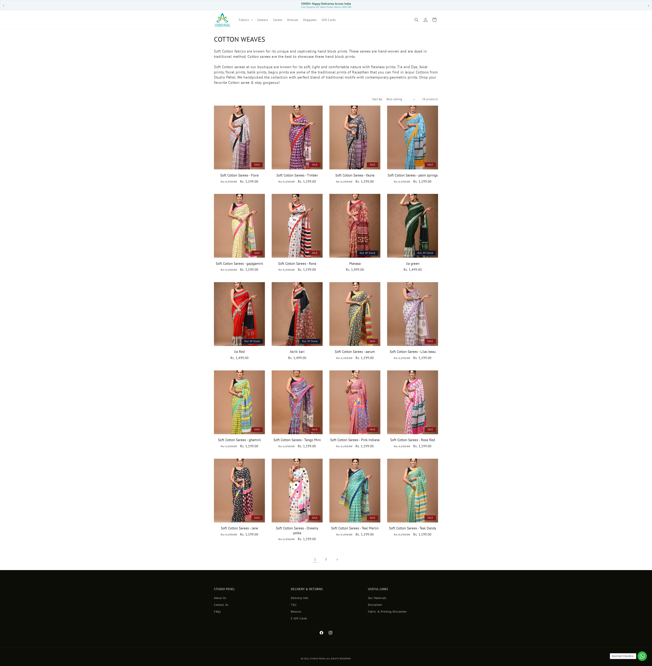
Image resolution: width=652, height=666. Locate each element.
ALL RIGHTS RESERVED (338, 658)
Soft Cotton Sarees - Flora (239, 175)
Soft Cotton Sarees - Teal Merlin (355, 528)
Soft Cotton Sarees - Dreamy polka (297, 530)
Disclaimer (375, 605)
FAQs (217, 611)
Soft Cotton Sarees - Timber (297, 175)
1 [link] (315, 559)
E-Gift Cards (299, 618)
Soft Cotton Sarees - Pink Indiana (354, 440)
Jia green (412, 263)
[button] (246, 19)
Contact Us (221, 605)
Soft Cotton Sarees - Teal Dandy (412, 528)
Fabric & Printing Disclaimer (387, 611)
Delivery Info (299, 598)
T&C (294, 605)
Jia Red (239, 351)
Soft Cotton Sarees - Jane (239, 528)
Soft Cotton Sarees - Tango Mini (297, 440)
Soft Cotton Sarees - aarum (355, 351)
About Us (220, 598)
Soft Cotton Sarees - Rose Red (412, 440)
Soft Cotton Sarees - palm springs (413, 175)
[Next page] (336, 559)
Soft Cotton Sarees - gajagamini (239, 263)
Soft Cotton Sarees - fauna (354, 175)
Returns (296, 611)
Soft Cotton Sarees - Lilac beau (413, 351)
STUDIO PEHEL (318, 658)
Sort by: (377, 99)
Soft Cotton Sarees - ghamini (239, 440)
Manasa (355, 263)
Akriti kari (297, 351)
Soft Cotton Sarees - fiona (297, 263)
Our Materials (377, 598)
